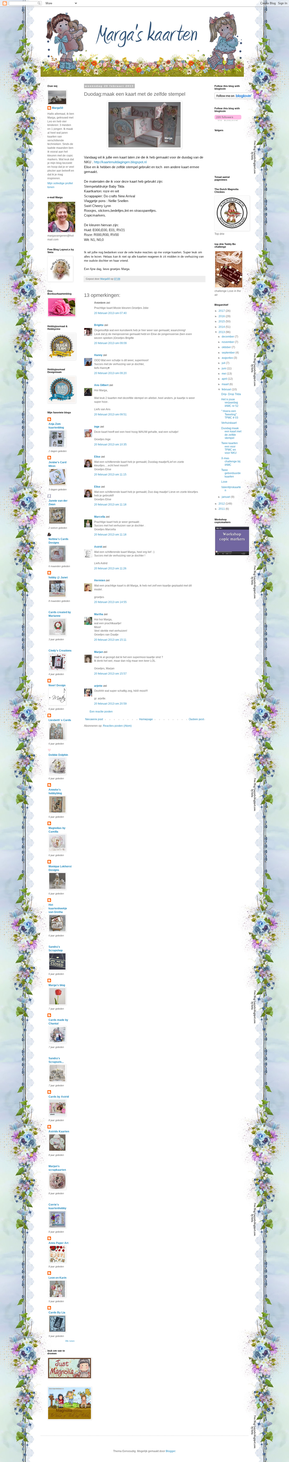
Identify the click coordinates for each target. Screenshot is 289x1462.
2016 (222, 316)
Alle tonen (70, 1341)
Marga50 (57, 107)
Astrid (98, 546)
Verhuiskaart (229, 422)
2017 (222, 310)
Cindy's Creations (60, 650)
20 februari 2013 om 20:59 (110, 703)
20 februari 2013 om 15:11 (110, 639)
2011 (222, 508)
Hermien (99, 580)
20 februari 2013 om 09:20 (110, 373)
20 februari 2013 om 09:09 (110, 343)
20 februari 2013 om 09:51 (110, 414)
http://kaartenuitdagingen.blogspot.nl (120, 162)
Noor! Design (57, 685)
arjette (98, 685)
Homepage (146, 719)
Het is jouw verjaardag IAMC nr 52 (229, 402)
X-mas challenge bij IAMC (230, 461)
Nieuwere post (94, 719)
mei (224, 373)
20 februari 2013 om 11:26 (110, 568)
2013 (222, 332)
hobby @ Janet (58, 577)
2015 (222, 321)
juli (224, 363)
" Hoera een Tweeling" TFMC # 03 (229, 414)
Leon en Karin (57, 1277)
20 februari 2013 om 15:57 (110, 673)
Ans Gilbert (101, 385)
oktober (227, 347)
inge (97, 426)
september (228, 352)
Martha (98, 614)
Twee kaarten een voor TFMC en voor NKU (229, 448)
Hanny (98, 355)
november (228, 342)
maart (225, 384)
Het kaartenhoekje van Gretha (58, 908)
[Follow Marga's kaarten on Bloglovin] (234, 98)
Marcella (99, 516)
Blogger (170, 1451)
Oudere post (196, 719)
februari (227, 389)
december (228, 336)
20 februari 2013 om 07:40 (110, 313)
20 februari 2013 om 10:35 (110, 444)
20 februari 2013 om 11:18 (110, 504)
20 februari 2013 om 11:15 (110, 474)
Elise (97, 456)
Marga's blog (57, 985)
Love (224, 481)
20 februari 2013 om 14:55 (110, 602)
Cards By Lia (57, 1312)
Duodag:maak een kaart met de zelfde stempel (231, 433)
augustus (228, 357)
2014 (222, 326)
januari (226, 496)
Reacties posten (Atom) (117, 725)
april (225, 378)
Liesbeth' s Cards (60, 720)
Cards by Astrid (59, 1096)
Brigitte (99, 325)
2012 (222, 503)
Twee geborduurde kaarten (231, 473)
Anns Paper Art (58, 1243)
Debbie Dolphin (58, 755)
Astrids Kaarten (59, 1131)
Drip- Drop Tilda (231, 394)
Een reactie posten (101, 711)
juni (224, 368)
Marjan (98, 652)
